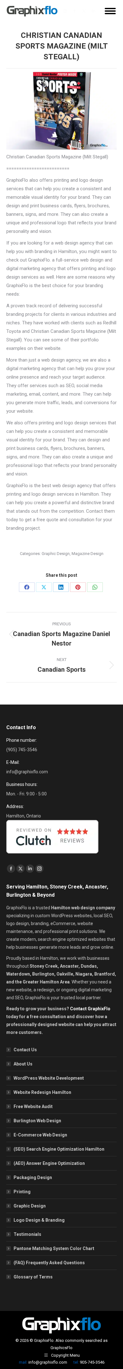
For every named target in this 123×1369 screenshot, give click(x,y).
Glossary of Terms (33, 1276)
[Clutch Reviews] (52, 855)
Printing (22, 1191)
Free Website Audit (33, 1106)
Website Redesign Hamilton (42, 1092)
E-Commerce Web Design (40, 1134)
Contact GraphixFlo (90, 1008)
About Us (23, 1063)
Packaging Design (33, 1177)
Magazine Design (87, 553)
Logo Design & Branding (39, 1220)
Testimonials (27, 1234)
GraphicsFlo (61, 1347)
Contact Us (25, 1049)
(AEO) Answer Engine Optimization (49, 1163)
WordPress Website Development (49, 1078)
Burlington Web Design (37, 1120)
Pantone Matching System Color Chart (54, 1248)
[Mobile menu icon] (110, 11)
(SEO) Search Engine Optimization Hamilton (59, 1149)
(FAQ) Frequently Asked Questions (49, 1262)
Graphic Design (56, 553)
